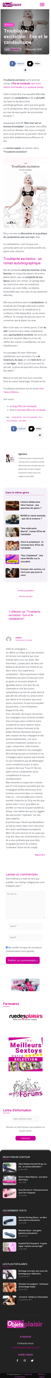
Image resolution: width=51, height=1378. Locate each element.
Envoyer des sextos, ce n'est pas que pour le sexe (33, 572)
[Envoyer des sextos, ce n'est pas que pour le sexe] (12, 573)
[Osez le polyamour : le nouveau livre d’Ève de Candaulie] (12, 545)
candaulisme (17, 417)
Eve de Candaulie (30, 417)
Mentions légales (41, 1375)
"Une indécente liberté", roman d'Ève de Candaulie (33, 531)
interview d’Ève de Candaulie (31, 409)
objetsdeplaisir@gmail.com (25, 1347)
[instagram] (25, 1360)
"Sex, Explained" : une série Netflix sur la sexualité (32, 558)
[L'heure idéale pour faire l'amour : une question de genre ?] (12, 505)
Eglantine (14, 49)
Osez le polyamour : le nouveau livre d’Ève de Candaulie (32, 545)
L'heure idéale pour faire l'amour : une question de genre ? (31, 505)
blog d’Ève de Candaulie (24, 406)
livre (40, 417)
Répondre (40, 854)
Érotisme (9, 25)
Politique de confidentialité (23, 1375)
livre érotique (12, 420)
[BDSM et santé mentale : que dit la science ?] (12, 519)
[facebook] (17, 1360)
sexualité (22, 420)
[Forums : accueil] (26, 1087)
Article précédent (26, 591)
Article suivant (26, 596)
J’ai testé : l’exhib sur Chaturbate (33, 1297)
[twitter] (32, 1360)
